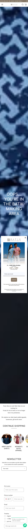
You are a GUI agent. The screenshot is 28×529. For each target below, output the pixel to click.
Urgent (9, 516)
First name (7, 486)
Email (5, 504)
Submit (14, 279)
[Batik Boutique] (14, 4)
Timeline (6, 513)
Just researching (11, 521)
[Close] (25, 238)
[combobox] (8, 499)
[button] (22, 4)
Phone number (8, 495)
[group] (14, 1)
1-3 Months (10, 518)
